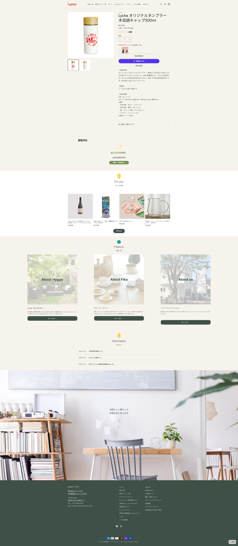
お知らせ (148, 487)
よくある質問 (123, 520)
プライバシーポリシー (152, 506)
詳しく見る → (52, 318)
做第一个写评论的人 (119, 163)
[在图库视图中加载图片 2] (85, 65)
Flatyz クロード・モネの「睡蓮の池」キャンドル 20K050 (106, 221)
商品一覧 (122, 490)
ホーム (121, 487)
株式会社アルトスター (75, 491)
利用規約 (148, 503)
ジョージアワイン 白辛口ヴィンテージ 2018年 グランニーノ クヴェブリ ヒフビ (79, 221)
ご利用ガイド (149, 493)
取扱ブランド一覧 (124, 493)
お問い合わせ (149, 490)
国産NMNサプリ (124, 506)
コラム (121, 516)
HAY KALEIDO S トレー (126, 221)
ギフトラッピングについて (153, 500)
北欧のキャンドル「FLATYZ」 (128, 503)
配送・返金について (151, 497)
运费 (132, 28)
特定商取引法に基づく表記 (153, 510)
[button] (161, 4)
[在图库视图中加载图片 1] (73, 65)
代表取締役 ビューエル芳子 (77, 494)
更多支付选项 (139, 65)
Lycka (126, 541)
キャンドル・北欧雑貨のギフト (128, 500)
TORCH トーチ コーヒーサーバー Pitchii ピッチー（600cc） (157, 221)
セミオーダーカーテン (126, 497)
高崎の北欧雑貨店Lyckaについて (129, 513)
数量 (120, 35)
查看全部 (119, 231)
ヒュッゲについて (124, 510)
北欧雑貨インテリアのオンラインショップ (114, 541)
